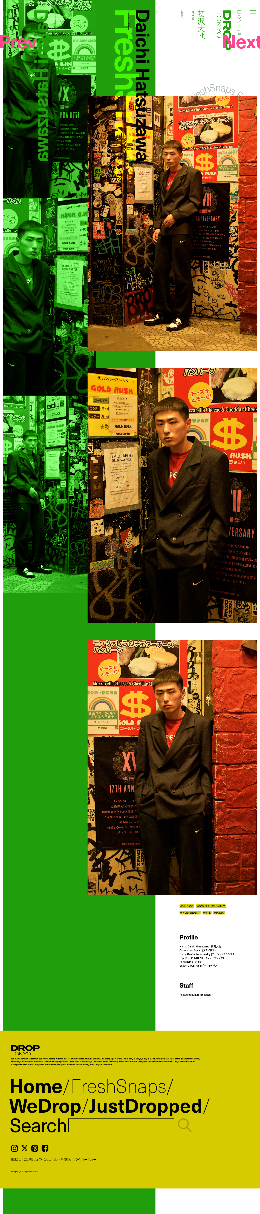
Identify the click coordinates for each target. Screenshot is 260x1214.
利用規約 (66, 1159)
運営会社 (16, 1159)
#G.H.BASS (186, 906)
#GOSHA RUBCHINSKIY (211, 906)
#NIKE (207, 912)
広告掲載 (28, 1159)
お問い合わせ (43, 1159)
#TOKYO (219, 912)
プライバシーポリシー (84, 1159)
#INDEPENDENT (190, 912)
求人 (55, 1159)
